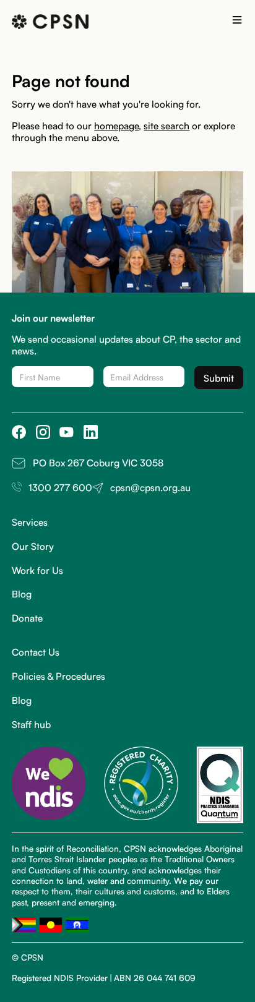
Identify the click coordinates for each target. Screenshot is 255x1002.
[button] (237, 21)
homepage (116, 125)
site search (166, 125)
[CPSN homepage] (50, 22)
